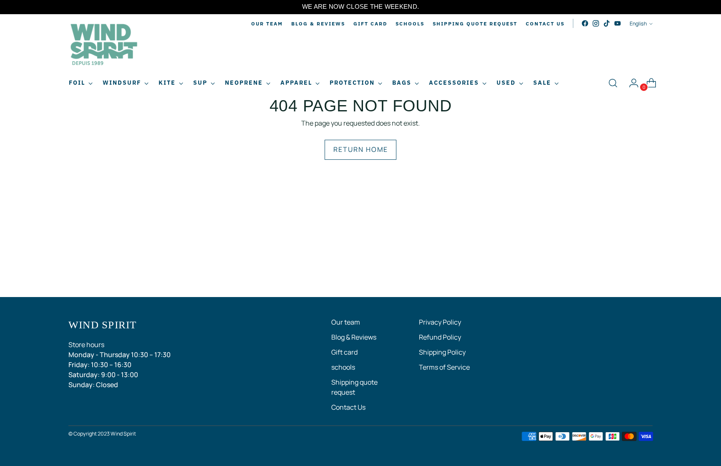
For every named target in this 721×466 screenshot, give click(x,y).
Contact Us (348, 407)
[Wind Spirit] (103, 46)
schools (343, 367)
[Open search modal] (613, 83)
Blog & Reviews (353, 337)
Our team (345, 322)
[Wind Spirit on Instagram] (596, 23)
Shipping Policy (442, 352)
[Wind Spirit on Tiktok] (606, 23)
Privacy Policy (440, 322)
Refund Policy (440, 337)
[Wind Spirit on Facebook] (585, 23)
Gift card (344, 352)
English (638, 23)
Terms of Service (444, 367)
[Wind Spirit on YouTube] (617, 23)
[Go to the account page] (630, 83)
